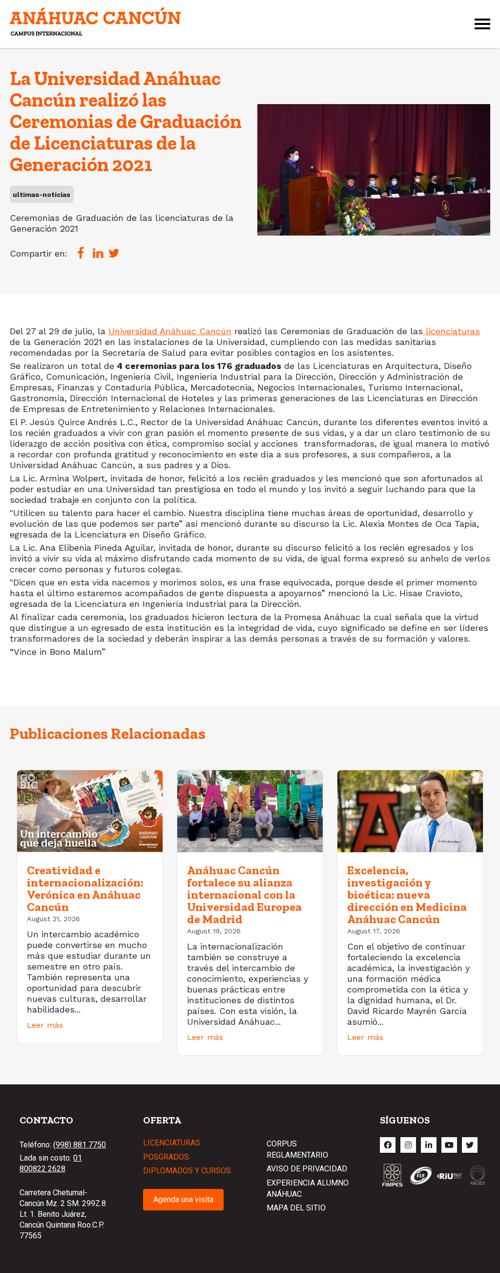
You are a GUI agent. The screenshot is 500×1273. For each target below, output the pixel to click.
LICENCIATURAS (171, 1142)
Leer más (45, 1025)
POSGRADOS (166, 1157)
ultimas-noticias (41, 194)
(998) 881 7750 (79, 1144)
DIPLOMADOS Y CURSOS (187, 1170)
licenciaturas (451, 331)
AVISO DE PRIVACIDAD (307, 1168)
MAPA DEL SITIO (296, 1207)
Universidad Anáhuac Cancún (169, 331)
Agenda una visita (183, 1199)
